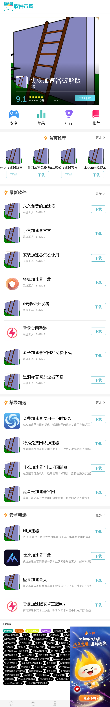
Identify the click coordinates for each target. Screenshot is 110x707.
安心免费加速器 (10, 663)
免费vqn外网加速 (11, 635)
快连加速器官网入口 (42, 639)
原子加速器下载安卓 (68, 671)
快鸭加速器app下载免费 (45, 667)
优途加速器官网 (39, 635)
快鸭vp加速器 (59, 675)
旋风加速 (46, 631)
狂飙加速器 (63, 643)
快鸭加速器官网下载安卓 (14, 671)
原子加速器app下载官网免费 (16, 651)
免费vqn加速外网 (39, 651)
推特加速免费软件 (67, 655)
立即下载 (85, 98)
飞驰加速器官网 (45, 679)
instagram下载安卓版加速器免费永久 (68, 659)
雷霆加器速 (51, 671)
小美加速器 (9, 647)
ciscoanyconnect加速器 (14, 659)
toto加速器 (28, 675)
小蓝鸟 (26, 635)
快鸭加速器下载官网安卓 (37, 683)
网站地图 (8, 631)
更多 (99, 137)
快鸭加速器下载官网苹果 (38, 659)
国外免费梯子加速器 (47, 655)
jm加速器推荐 (66, 663)
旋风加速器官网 (10, 655)
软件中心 (39, 643)
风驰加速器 (55, 635)
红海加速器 (25, 667)
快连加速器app (43, 675)
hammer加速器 (28, 655)
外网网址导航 (25, 643)
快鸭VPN (21, 647)
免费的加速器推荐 (11, 675)
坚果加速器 (58, 631)
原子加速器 (59, 639)
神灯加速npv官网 (37, 647)
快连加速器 (24, 639)
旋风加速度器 (32, 631)
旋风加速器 (68, 635)
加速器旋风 (51, 663)
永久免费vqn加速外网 (13, 683)
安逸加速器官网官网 (26, 679)
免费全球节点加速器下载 (32, 663)
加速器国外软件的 (64, 679)
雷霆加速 (51, 643)
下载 (13, 175)
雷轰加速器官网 (55, 647)
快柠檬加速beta (35, 671)
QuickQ (19, 631)
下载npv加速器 (10, 667)
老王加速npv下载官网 (68, 667)
